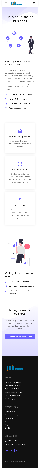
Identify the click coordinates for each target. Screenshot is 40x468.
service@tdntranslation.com (17, 444)
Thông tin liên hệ (11, 436)
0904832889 (12, 441)
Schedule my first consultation (20, 336)
